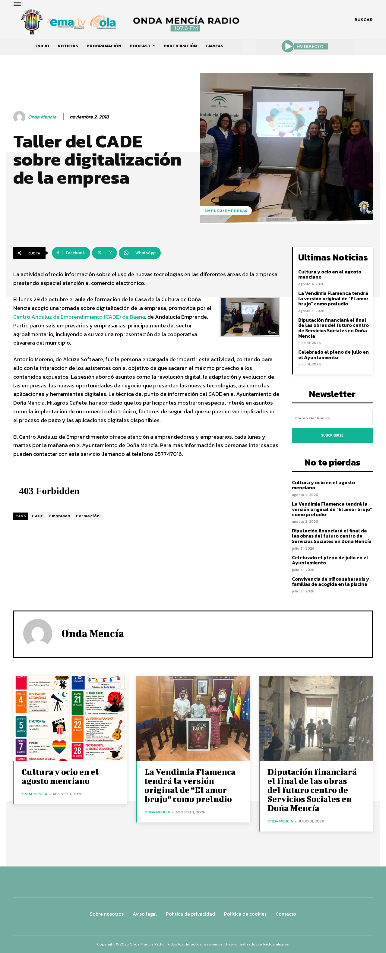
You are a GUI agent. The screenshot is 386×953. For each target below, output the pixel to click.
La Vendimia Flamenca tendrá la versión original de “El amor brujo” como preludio (333, 298)
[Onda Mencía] (20, 117)
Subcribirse (332, 435)
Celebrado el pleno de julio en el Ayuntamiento (333, 354)
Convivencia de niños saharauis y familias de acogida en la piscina (330, 581)
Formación (88, 516)
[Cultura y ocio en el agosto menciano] (70, 718)
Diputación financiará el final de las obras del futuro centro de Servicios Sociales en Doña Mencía (333, 327)
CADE (37, 516)
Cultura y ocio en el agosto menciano (329, 274)
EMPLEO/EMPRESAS (226, 210)
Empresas (59, 516)
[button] (363, 19)
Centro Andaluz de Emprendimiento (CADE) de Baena (79, 317)
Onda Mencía (42, 117)
